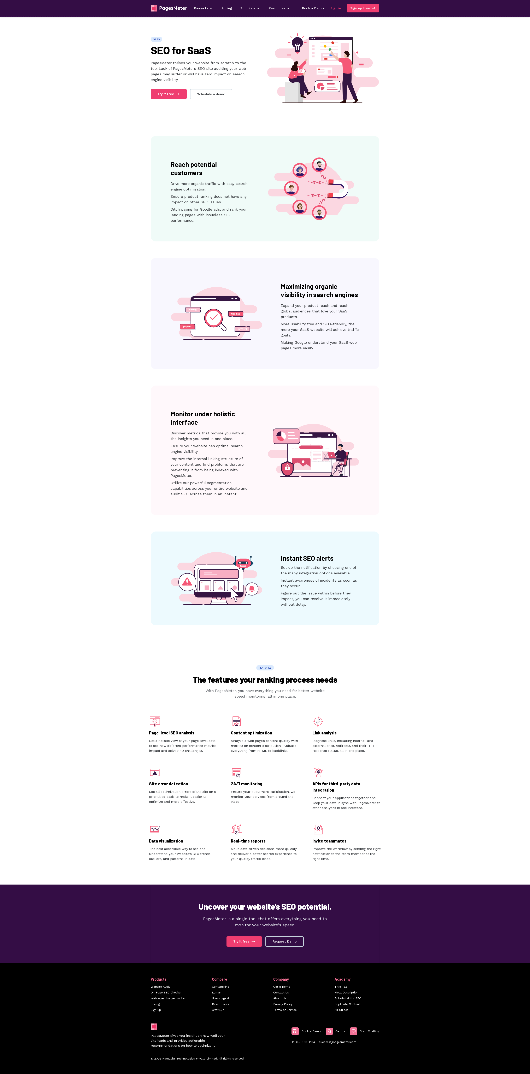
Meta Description (346, 992)
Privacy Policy (282, 1004)
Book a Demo (313, 8)
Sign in (335, 8)
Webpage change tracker (168, 998)
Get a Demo (281, 986)
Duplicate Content (347, 1004)
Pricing (226, 8)
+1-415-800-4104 (303, 1042)
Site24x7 (218, 1009)
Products (201, 8)
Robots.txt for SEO (348, 998)
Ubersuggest (220, 998)
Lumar (216, 992)
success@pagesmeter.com (337, 1042)
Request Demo (284, 941)
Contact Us (281, 992)
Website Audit (160, 986)
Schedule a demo (211, 94)
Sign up (156, 1009)
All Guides (341, 1009)
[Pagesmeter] (169, 8)
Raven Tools (220, 1004)
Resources (277, 8)
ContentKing (220, 986)
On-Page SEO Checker (166, 992)
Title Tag (341, 986)
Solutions (247, 8)
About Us (279, 998)
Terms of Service (285, 1009)
